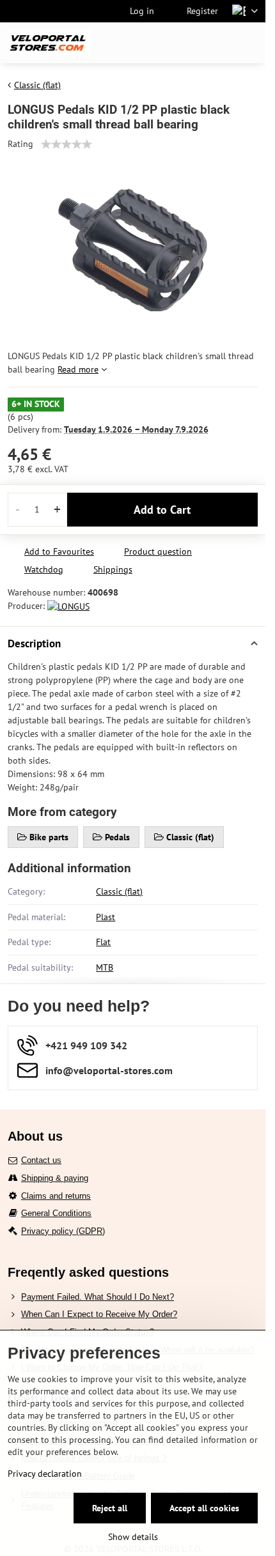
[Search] (188, 43)
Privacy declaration (45, 1473)
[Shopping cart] (219, 43)
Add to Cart (162, 509)
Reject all (109, 1508)
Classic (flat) (119, 891)
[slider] (66, 144)
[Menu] (250, 43)
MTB (104, 967)
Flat (103, 942)
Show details (133, 1537)
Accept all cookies (204, 1508)
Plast (105, 917)
